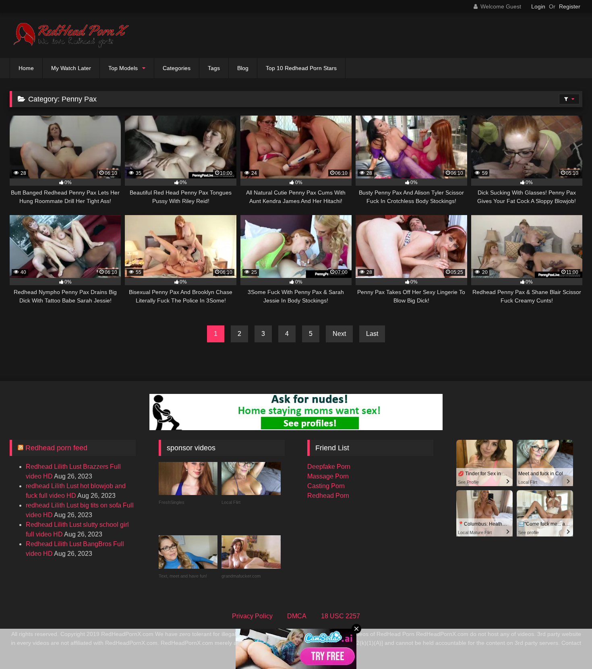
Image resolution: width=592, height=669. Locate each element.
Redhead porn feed (56, 448)
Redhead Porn (328, 495)
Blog (242, 68)
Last (372, 333)
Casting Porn (326, 486)
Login (538, 6)
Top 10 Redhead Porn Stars (301, 68)
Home (26, 68)
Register (569, 6)
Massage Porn (328, 476)
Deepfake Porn (328, 466)
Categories (176, 68)
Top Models (123, 68)
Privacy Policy (252, 616)
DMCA (296, 616)
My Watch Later (71, 68)
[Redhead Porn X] (70, 35)
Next (339, 333)
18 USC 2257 (340, 616)
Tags (214, 68)
